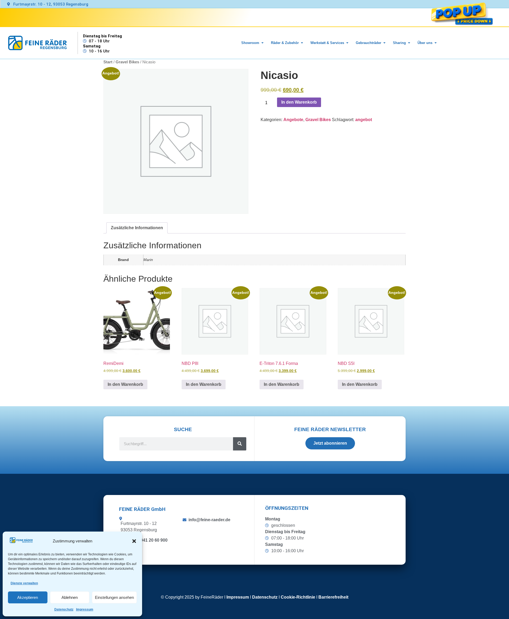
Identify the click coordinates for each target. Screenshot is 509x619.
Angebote (293, 119)
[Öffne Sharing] (409, 43)
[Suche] (239, 443)
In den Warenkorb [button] (125, 384)
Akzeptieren (27, 597)
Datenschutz (63, 609)
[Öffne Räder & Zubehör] (302, 43)
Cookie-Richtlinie (298, 597)
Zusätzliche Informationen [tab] (137, 228)
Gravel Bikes (318, 119)
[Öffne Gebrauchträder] (384, 43)
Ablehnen (70, 597)
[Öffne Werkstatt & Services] (347, 43)
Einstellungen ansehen (114, 597)
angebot (363, 119)
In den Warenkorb (299, 102)
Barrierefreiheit (333, 597)
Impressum (84, 609)
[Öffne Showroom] (262, 43)
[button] (134, 541)
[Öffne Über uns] (435, 43)
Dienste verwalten (24, 583)
